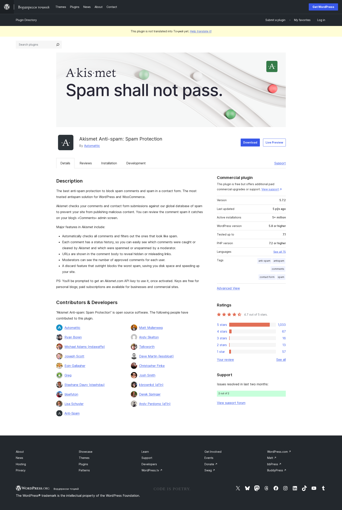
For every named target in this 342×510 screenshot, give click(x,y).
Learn (145, 451)
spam (281, 277)
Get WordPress (323, 7)
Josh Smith (147, 375)
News (19, 457)
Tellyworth (147, 347)
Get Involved (212, 451)
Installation (109, 163)
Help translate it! (201, 31)
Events (208, 457)
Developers (149, 464)
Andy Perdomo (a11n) (155, 404)
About (20, 451)
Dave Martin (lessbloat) (156, 356)
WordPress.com (279, 451)
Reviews (86, 163)
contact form (267, 277)
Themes (84, 457)
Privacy (21, 470)
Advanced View (228, 288)
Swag (209, 470)
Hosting (21, 464)
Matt (271, 457)
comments (278, 268)
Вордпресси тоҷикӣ (66, 488)
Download (250, 142)
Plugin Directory (26, 20)
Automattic (92, 146)
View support (270, 189)
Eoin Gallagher (75, 366)
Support (280, 163)
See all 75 (279, 251)
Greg (68, 375)
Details (65, 163)
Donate (211, 464)
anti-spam (264, 260)
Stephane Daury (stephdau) (85, 385)
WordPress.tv (152, 470)
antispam (279, 260)
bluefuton (71, 394)
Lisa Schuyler (74, 404)
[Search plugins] (58, 45)
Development (136, 163)
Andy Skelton (149, 337)
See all (281, 360)
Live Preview (274, 142)
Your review (225, 360)
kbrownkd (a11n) (151, 385)
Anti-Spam (72, 413)
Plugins (83, 464)
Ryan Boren (73, 337)
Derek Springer (150, 394)
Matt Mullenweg (151, 328)
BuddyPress (276, 470)
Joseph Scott (74, 356)
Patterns (84, 470)
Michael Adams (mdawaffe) (85, 347)
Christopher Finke (152, 366)
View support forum (231, 403)
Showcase (85, 451)
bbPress (274, 464)
